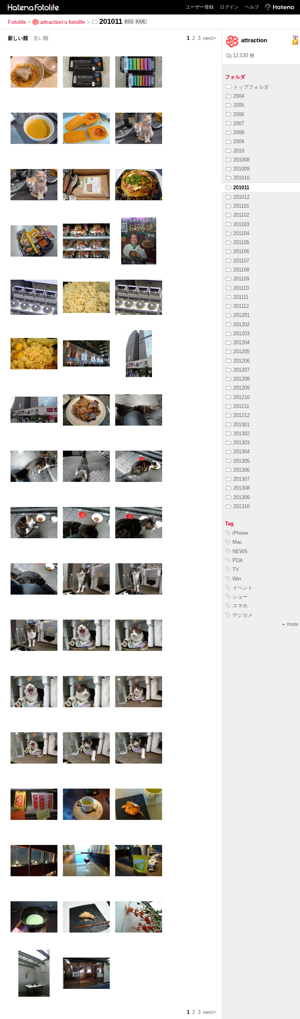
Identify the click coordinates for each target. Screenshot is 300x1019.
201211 (241, 406)
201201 (241, 315)
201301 (241, 425)
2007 (238, 123)
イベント (242, 588)
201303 (241, 443)
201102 (241, 215)
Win (236, 579)
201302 (241, 434)
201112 (241, 306)
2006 (238, 114)
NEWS (240, 551)
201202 (241, 324)
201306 (241, 470)
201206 (241, 361)
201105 (241, 242)
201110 (241, 288)
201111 (240, 297)
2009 (238, 141)
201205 (241, 351)
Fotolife (17, 22)
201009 (241, 169)
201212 (241, 415)
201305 (241, 461)
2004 (238, 96)
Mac (237, 542)
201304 (241, 452)
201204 (241, 342)
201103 (241, 224)
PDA (237, 560)
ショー (240, 597)
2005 (238, 105)
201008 (241, 160)
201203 (241, 333)
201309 (241, 497)
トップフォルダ (251, 87)
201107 (241, 261)
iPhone (240, 533)
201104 (241, 233)
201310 (241, 506)
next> (209, 38)
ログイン (229, 7)
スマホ (240, 606)
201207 (241, 370)
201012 (241, 197)
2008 (238, 132)
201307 (241, 479)
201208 (241, 379)
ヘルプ (252, 7)
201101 (241, 206)
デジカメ (242, 615)
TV (235, 569)
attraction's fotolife (62, 22)
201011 (241, 188)
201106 (241, 251)
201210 (241, 397)
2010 (238, 151)
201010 (241, 178)
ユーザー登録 (200, 7)
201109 (241, 279)
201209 (241, 388)
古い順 (40, 38)
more (292, 624)
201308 (241, 488)
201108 (241, 270)
